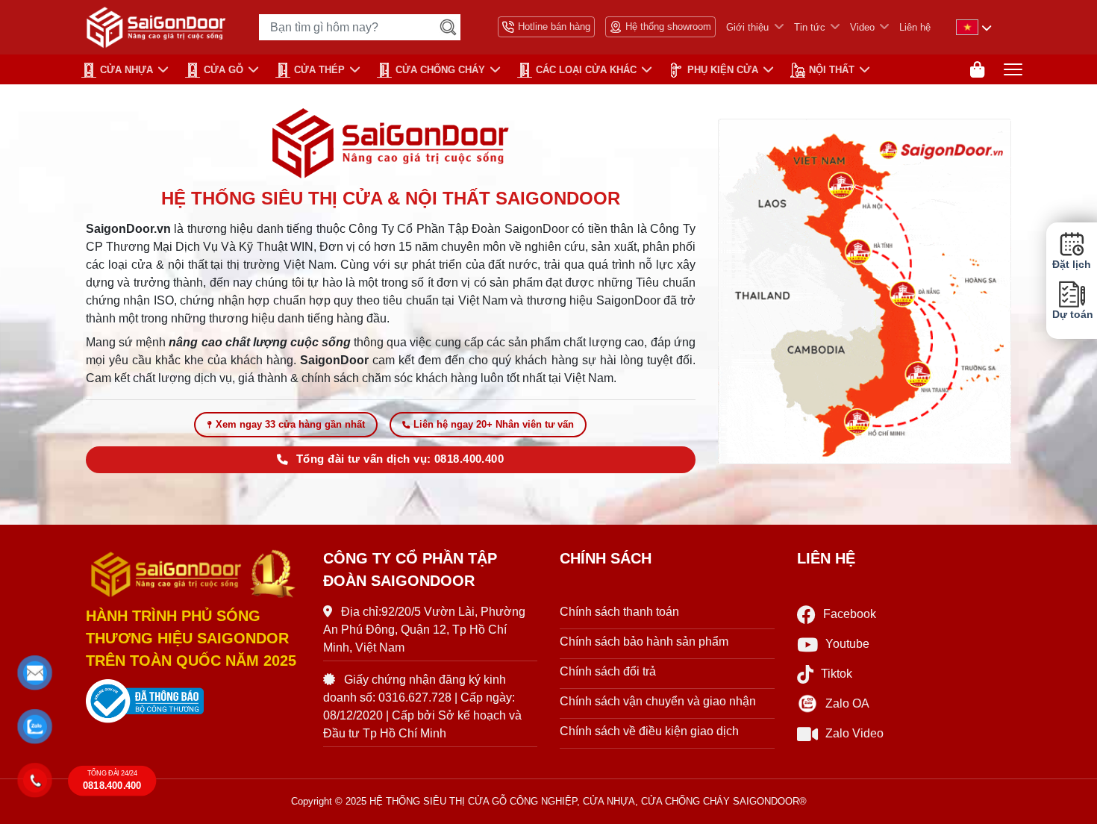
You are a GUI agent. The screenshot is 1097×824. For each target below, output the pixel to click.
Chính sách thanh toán (619, 611)
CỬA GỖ (223, 69)
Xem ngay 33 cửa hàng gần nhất (290, 424)
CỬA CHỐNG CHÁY (440, 69)
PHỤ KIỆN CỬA (722, 69)
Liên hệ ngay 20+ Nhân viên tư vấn (493, 424)
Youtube (847, 643)
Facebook (849, 614)
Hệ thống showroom (668, 26)
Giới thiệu (747, 27)
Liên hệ (915, 27)
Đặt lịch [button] (1071, 264)
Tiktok (836, 673)
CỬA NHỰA (126, 69)
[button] (35, 673)
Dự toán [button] (1071, 314)
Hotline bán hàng (554, 26)
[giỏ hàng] (977, 69)
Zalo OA (847, 703)
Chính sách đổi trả (608, 671)
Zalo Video (854, 733)
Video (862, 27)
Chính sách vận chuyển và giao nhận (658, 701)
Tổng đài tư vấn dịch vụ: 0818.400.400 (400, 459)
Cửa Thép (319, 69)
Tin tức (809, 27)
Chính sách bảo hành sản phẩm (644, 641)
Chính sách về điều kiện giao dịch (649, 731)
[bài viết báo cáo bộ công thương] (193, 701)
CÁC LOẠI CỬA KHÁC (586, 69)
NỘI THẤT (831, 69)
